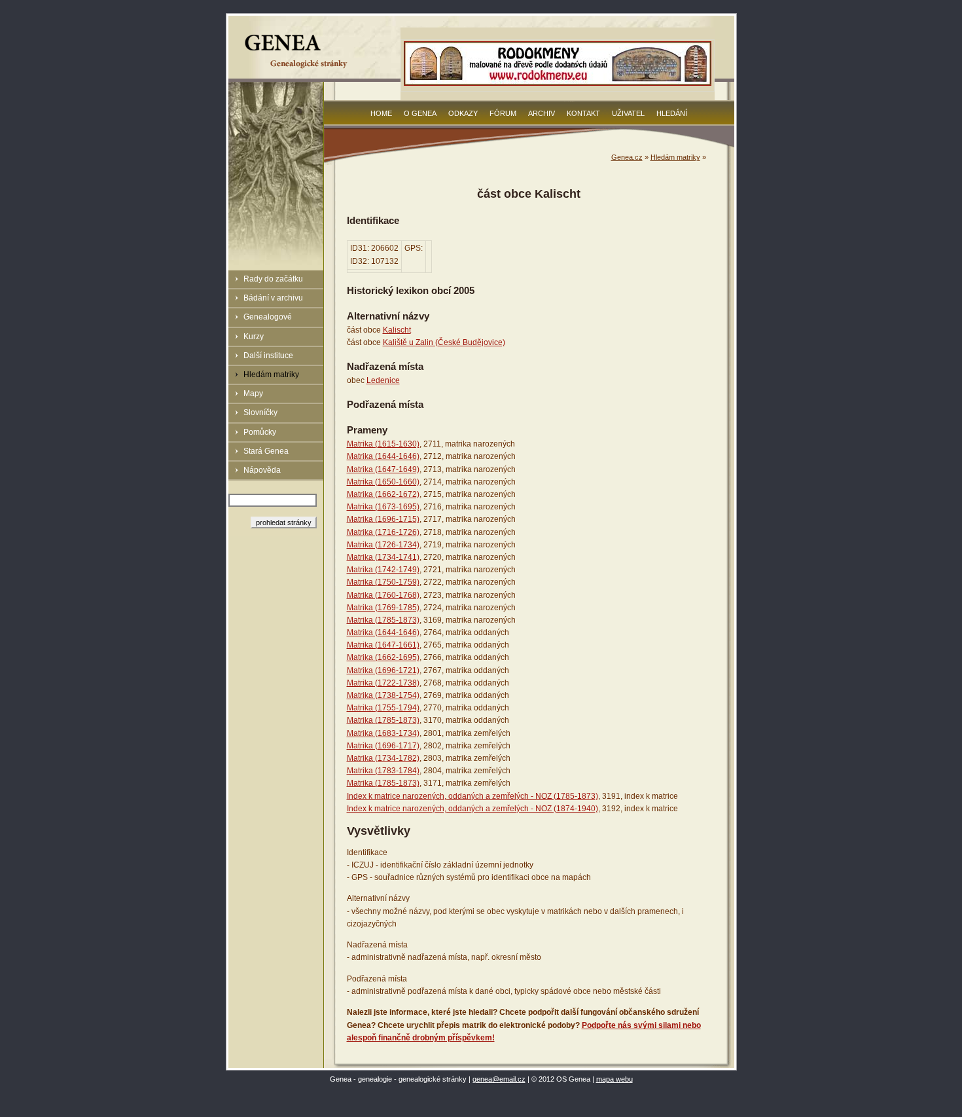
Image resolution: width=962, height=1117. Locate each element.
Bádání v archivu (273, 297)
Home (381, 113)
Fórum (503, 113)
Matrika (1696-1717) (383, 745)
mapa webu (614, 1079)
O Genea (420, 113)
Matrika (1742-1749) (383, 569)
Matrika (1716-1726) (383, 532)
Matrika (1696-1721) (383, 670)
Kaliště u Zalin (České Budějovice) (444, 342)
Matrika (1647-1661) (383, 645)
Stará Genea (266, 451)
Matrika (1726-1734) (383, 544)
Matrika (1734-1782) (383, 758)
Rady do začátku (273, 279)
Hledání (671, 113)
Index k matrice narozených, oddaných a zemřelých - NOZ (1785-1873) (472, 796)
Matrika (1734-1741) (383, 557)
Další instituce (268, 355)
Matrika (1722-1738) (383, 682)
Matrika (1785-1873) (383, 620)
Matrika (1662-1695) (383, 657)
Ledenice (383, 380)
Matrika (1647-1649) (383, 469)
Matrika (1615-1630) (383, 444)
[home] (298, 68)
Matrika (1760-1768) (383, 595)
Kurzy (253, 336)
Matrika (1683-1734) (383, 733)
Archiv (541, 113)
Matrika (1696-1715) (383, 519)
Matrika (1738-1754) (383, 695)
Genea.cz (627, 157)
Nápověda (262, 470)
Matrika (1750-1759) (383, 582)
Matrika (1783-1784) (383, 770)
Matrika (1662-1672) (383, 494)
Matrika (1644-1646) (383, 456)
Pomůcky (259, 432)
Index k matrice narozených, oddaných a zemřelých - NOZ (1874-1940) (472, 808)
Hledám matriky (271, 374)
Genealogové (267, 316)
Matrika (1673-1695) (383, 506)
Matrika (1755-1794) (383, 707)
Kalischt (397, 330)
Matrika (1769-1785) (383, 607)
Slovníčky (260, 412)
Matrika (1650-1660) (383, 481)
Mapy (253, 393)
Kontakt (583, 113)
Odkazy (463, 113)
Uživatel (628, 113)
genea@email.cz (499, 1079)
